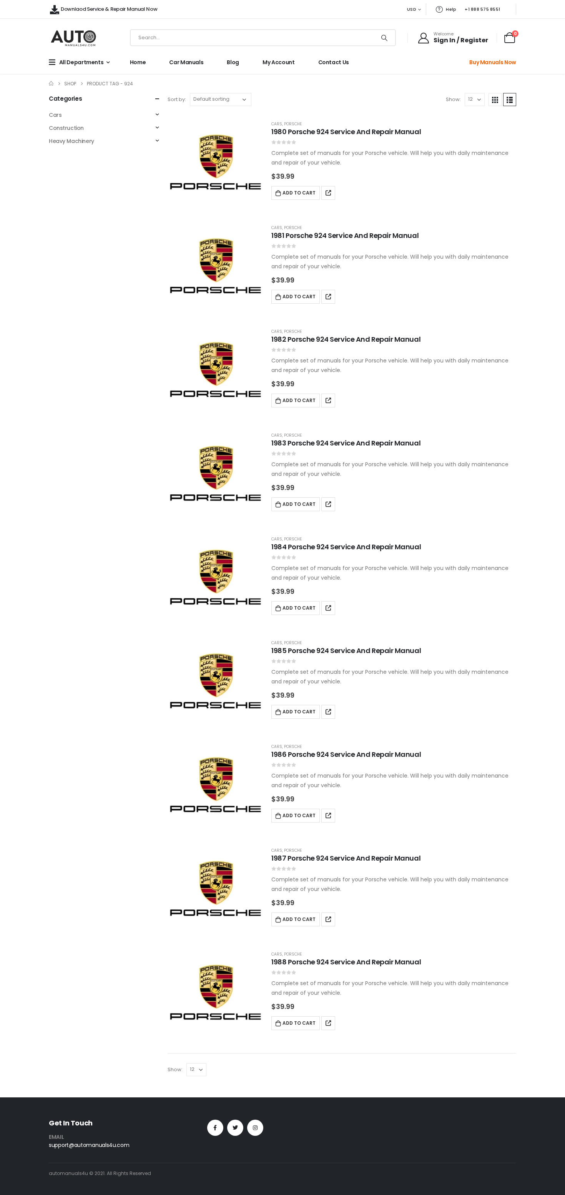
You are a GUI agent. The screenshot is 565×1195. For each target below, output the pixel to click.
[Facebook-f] (215, 1128)
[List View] (509, 99)
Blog (233, 62)
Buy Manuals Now (492, 62)
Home (138, 62)
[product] (216, 162)
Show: (453, 99)
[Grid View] (495, 99)
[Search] (384, 37)
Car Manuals (186, 62)
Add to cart (299, 192)
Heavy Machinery (71, 141)
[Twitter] (235, 1128)
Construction (66, 128)
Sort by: (177, 99)
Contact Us (333, 62)
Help (451, 9)
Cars (276, 124)
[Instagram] (255, 1128)
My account (279, 62)
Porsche (293, 124)
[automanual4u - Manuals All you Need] (73, 38)
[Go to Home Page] (51, 83)
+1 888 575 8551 (482, 9)
